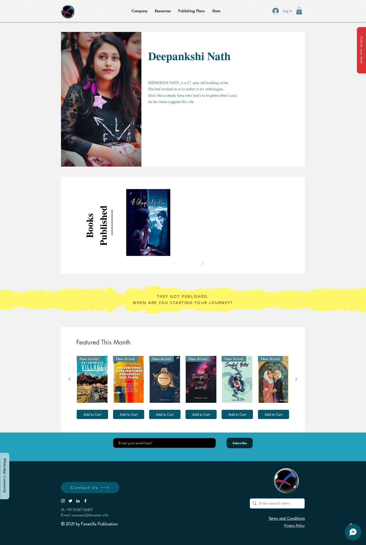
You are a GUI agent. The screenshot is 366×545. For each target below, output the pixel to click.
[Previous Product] (69, 379)
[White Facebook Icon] (85, 500)
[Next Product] (296, 379)
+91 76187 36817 (79, 510)
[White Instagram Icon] (63, 500)
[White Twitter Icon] (70, 500)
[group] (182, 387)
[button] (361, 50)
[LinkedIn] (77, 500)
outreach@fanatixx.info (89, 515)
